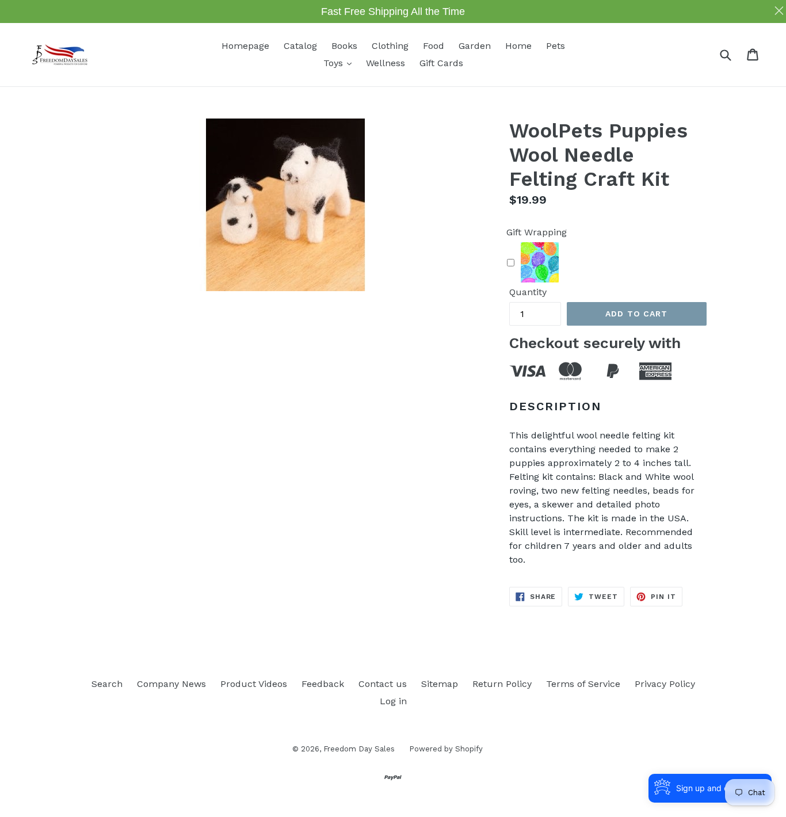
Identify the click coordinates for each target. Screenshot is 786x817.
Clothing (390, 45)
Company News (171, 683)
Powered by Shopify (446, 749)
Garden (475, 45)
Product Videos (253, 683)
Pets (555, 45)
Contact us (382, 683)
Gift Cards (441, 63)
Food (433, 45)
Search (107, 683)
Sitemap (439, 683)
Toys (340, 62)
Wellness (385, 63)
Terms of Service (583, 683)
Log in (393, 701)
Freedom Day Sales (359, 749)
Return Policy (502, 683)
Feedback (323, 683)
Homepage (245, 45)
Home (518, 45)
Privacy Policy (665, 683)
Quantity (528, 292)
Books (344, 45)
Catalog (300, 45)
